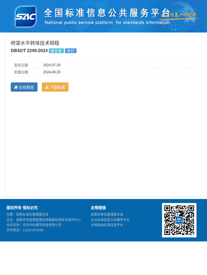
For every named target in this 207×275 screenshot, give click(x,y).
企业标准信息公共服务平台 (110, 220)
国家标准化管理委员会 (107, 214)
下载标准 (57, 87)
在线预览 (26, 87)
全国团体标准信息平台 (107, 225)
